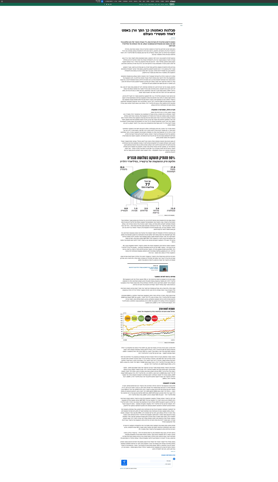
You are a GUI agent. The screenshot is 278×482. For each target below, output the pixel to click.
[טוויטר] (107, 4)
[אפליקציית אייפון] (109, 4)
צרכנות (162, 4)
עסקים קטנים (151, 4)
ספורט (162, 1)
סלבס (148, 1)
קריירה (145, 4)
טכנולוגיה (125, 1)
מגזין (156, 4)
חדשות (167, 1)
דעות (159, 4)
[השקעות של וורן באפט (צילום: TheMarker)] (147, 186)
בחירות (157, 1)
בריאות (135, 1)
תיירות (130, 1)
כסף (144, 1)
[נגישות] (2, 1)
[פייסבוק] (105, 4)
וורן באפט (173, 451)
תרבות (152, 1)
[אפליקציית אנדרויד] (111, 4)
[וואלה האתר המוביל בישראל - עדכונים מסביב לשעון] (172, 1)
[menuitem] (166, 1)
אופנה (120, 1)
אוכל (140, 1)
